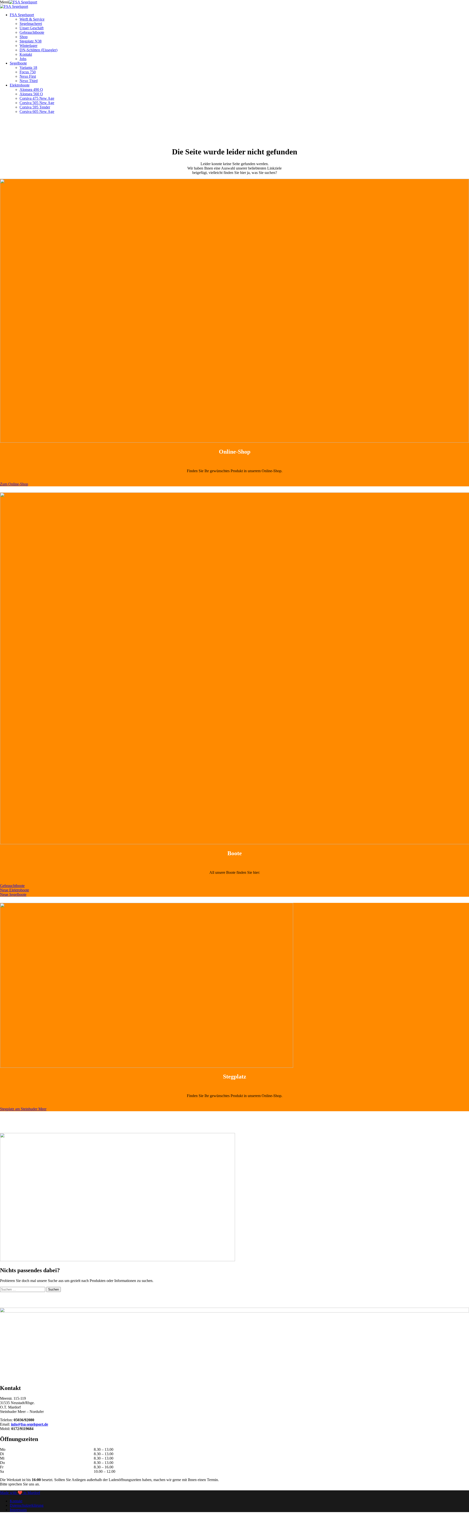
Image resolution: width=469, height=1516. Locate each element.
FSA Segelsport (22, 15)
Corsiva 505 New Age (37, 103)
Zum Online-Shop (14, 484)
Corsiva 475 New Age (37, 98)
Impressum (18, 1510)
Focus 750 (28, 72)
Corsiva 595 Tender (35, 107)
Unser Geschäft (31, 28)
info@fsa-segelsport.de (29, 1424)
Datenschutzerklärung (26, 1505)
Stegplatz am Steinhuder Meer (23, 1109)
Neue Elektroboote (14, 890)
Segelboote (18, 63)
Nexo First (28, 76)
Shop (24, 37)
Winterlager (28, 45)
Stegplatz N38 (31, 41)
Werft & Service (32, 19)
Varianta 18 (28, 67)
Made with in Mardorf (20, 1493)
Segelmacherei (31, 23)
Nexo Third (29, 81)
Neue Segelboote (13, 894)
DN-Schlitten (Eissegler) (38, 50)
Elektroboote (20, 85)
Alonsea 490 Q (31, 89)
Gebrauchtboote (32, 32)
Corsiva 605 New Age (37, 111)
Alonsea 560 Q (31, 94)
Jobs (23, 59)
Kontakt (26, 54)
